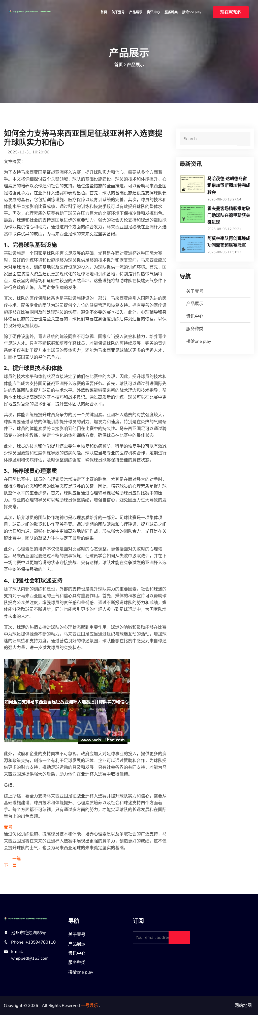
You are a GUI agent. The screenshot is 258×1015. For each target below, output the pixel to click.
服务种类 (171, 12)
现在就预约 (231, 12)
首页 (104, 12)
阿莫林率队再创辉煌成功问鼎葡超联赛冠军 (228, 242)
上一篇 (14, 859)
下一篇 (11, 865)
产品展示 (135, 12)
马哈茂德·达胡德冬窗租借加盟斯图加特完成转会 (228, 185)
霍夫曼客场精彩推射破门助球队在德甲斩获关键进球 (228, 215)
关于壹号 (118, 12)
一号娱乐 (89, 1005)
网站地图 (243, 1005)
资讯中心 (153, 12)
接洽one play (191, 12)
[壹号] (36, 11)
